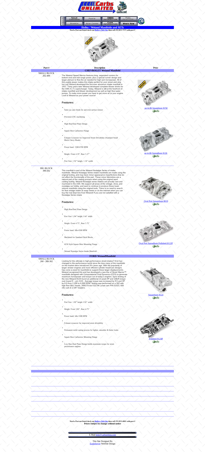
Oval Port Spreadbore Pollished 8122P (156, 243)
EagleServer (95, 444)
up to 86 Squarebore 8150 (155, 108)
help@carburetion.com (106, 435)
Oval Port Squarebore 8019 (155, 201)
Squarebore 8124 (155, 295)
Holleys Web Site (101, 30)
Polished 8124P (156, 339)
